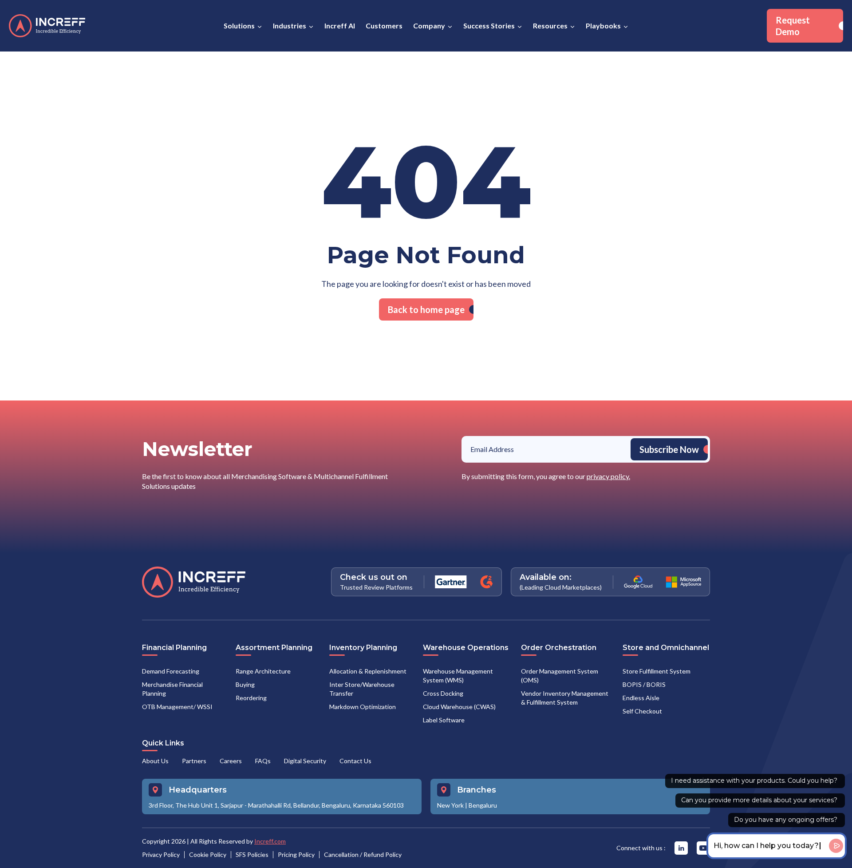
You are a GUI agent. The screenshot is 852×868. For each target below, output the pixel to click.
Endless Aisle (641, 698)
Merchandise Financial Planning (172, 689)
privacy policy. (608, 476)
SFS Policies (252, 854)
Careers (231, 761)
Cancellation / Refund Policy (363, 854)
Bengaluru (483, 805)
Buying (245, 684)
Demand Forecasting (170, 671)
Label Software (444, 720)
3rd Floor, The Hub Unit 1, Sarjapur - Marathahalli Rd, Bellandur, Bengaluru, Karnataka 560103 (276, 805)
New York (450, 805)
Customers (384, 25)
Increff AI (339, 25)
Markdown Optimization (362, 706)
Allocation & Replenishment (367, 671)
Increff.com (270, 841)
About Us (155, 761)
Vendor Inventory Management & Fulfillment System (564, 698)
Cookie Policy (207, 854)
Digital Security (305, 761)
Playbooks (603, 25)
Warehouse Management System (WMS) (458, 675)
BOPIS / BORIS (644, 684)
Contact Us (355, 761)
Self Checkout (642, 711)
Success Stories (489, 25)
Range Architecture (263, 671)
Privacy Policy (161, 854)
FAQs (263, 761)
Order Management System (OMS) (559, 675)
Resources (550, 25)
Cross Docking (443, 693)
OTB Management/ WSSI (177, 706)
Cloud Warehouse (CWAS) (459, 706)
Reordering (251, 698)
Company (429, 25)
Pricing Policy (296, 854)
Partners (194, 761)
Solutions (239, 25)
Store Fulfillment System (656, 671)
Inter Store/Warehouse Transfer (361, 689)
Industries (289, 25)
